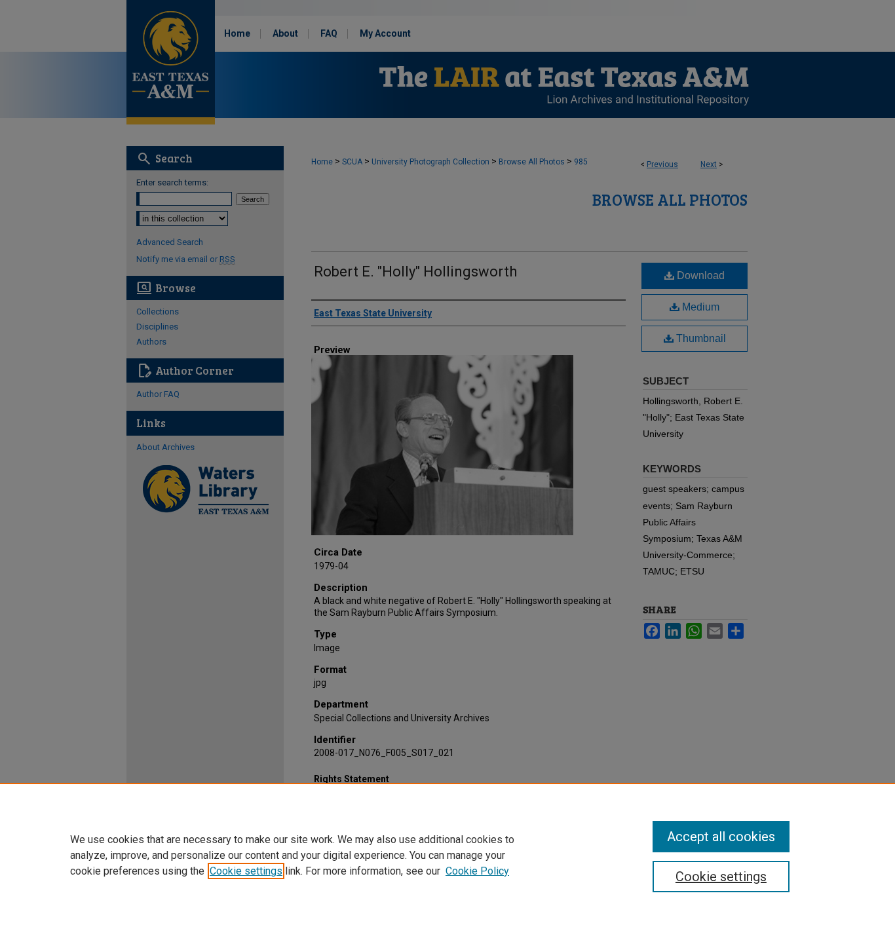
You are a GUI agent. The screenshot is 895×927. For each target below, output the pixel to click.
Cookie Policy (477, 871)
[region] (447, 855)
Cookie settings (246, 871)
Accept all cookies (721, 836)
